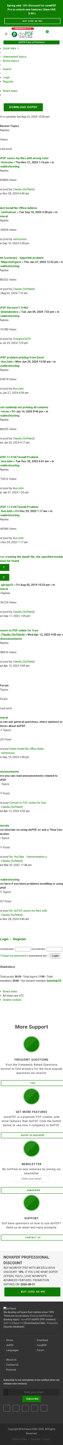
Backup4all (36, 1315)
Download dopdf (23, 107)
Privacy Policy (19, 1439)
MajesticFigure (11, 262)
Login (4, 939)
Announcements (11, 638)
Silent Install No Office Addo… (27, 748)
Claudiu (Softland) (24, 189)
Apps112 (19, 1323)
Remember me (38, 956)
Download (42, 1340)
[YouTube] (34, 1408)
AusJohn (7, 361)
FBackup (48, 1315)
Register (19, 939)
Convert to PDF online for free (27, 802)
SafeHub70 (54, 980)
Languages (12, 1350)
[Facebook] (7, 1408)
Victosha (7, 162)
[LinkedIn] (25, 1408)
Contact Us (12, 1364)
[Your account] (52, 33)
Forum (40, 1350)
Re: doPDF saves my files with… (29, 910)
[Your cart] (45, 33)
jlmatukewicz (9, 311)
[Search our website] (59, 33)
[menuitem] (14, 56)
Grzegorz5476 (22, 338)
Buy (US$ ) (32, 21)
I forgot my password (13, 955)
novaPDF (26, 1319)
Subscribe (31, 1398)
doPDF (9, 1345)
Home (9, 1340)
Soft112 (8, 1323)
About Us (11, 1359)
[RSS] (44, 1408)
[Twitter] (16, 1408)
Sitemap (35, 1439)
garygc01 (7, 584)
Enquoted (52, 1323)
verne (5, 411)
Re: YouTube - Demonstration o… (29, 856)
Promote (11, 1369)
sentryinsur (8, 212)
